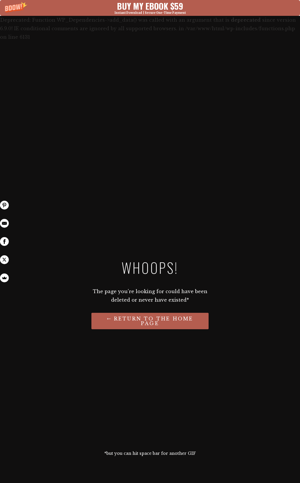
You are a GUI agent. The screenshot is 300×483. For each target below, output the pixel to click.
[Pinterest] (4, 205)
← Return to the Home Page (150, 321)
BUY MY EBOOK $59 (150, 6)
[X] (4, 259)
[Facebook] (4, 241)
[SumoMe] (4, 277)
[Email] (4, 223)
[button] (150, 8)
